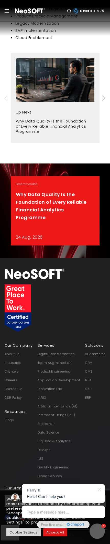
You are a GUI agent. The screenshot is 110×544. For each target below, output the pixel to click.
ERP (88, 397)
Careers (11, 380)
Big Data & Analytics (54, 441)
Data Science (48, 432)
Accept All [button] (55, 532)
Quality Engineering (54, 467)
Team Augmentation (55, 363)
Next (104, 98)
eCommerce (95, 354)
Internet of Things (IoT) (56, 415)
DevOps (44, 450)
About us (12, 354)
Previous (6, 98)
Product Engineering (54, 371)
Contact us (14, 389)
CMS (89, 371)
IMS (40, 458)
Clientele (12, 371)
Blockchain (47, 424)
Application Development (59, 380)
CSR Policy (13, 397)
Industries (13, 363)
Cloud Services (50, 476)
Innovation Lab (50, 389)
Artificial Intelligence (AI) (58, 406)
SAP (88, 389)
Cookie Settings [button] (23, 532)
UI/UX (42, 397)
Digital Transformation (56, 354)
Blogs (9, 420)
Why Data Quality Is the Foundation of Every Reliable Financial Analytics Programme (51, 126)
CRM (89, 363)
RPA (88, 380)
